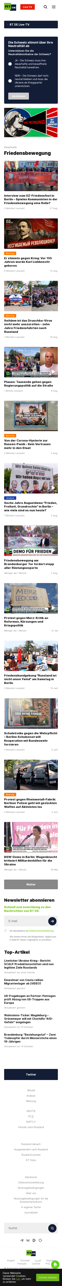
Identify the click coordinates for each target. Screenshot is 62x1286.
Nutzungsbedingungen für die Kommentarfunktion (31, 1200)
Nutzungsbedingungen (31, 1187)
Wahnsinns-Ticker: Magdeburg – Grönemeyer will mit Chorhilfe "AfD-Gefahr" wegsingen (28, 1018)
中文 (48, 1263)
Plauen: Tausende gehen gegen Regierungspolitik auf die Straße (28, 383)
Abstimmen (18, 96)
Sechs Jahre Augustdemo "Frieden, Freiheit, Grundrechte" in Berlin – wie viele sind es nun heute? (30, 506)
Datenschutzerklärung (31, 1182)
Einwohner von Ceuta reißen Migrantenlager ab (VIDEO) (23, 981)
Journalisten (31, 1212)
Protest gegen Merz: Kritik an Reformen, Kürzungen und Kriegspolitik (26, 621)
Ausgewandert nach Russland (31, 1149)
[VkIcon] (28, 1240)
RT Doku (31, 1160)
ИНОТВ (31, 1111)
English (11, 1260)
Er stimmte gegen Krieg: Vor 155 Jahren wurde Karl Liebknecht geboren (28, 261)
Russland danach (31, 1144)
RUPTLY (31, 1121)
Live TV (27, 7)
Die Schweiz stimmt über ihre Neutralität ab (30, 44)
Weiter (31, 884)
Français (22, 1263)
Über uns (31, 1193)
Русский (24, 1260)
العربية (38, 1260)
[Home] (10, 7)
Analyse (31, 1095)
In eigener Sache (31, 1207)
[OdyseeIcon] (40, 1240)
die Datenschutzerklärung (39, 930)
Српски (36, 1263)
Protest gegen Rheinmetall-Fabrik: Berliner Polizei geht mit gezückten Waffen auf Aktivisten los (30, 803)
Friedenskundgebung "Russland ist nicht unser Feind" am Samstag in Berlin (30, 679)
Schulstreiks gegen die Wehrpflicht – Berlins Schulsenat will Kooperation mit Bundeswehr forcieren (30, 738)
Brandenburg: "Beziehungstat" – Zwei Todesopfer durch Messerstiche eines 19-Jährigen (30, 1038)
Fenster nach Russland (31, 1127)
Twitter (31, 1074)
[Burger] (54, 7)
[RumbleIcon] (34, 1240)
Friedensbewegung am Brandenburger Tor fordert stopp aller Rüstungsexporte (29, 564)
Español (50, 1260)
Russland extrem (31, 1154)
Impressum (31, 1177)
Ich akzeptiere (32, 930)
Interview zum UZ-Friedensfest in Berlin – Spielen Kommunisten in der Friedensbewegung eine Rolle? (31, 199)
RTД (31, 1116)
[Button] (52, 921)
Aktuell (31, 1090)
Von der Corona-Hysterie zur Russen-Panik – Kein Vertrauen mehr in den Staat (27, 444)
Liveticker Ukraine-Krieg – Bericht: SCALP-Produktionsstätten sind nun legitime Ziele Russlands (29, 964)
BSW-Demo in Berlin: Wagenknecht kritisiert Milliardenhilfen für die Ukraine (30, 860)
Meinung (31, 1101)
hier (18, 1278)
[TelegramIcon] (21, 1240)
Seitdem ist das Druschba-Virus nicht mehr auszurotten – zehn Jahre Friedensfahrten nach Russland (28, 326)
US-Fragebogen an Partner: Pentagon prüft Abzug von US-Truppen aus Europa (30, 999)
